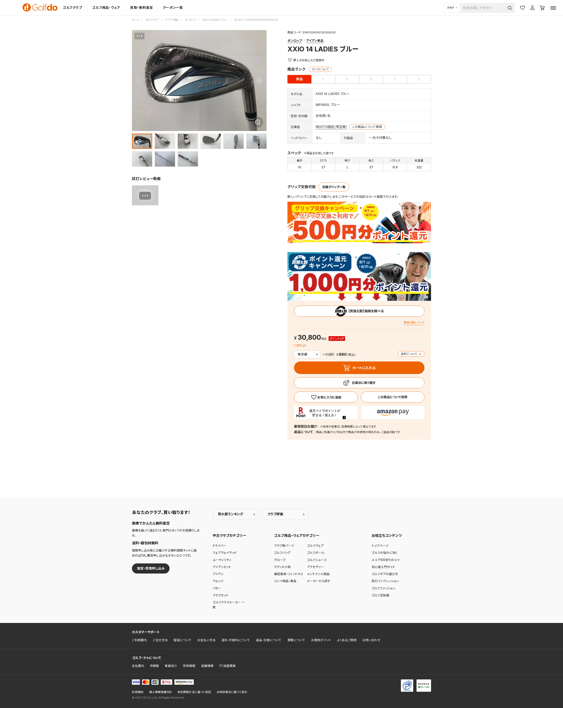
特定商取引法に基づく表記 (194, 692)
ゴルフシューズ (317, 560)
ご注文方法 (160, 640)
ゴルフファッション (383, 588)
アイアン (218, 574)
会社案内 (138, 666)
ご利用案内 (139, 640)
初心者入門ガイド (383, 567)
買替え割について (414, 322)
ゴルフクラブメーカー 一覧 (229, 605)
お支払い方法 (206, 640)
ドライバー (219, 545)
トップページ (380, 545)
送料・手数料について (235, 640)
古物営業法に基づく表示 (232, 692)
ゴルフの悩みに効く (385, 552)
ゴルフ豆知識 (380, 595)
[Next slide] (259, 80)
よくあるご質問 (346, 640)
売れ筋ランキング (230, 514)
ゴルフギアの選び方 (385, 574)
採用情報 (189, 666)
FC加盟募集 (227, 666)
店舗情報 (207, 666)
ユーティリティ (222, 560)
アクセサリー (315, 567)
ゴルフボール (315, 552)
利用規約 (137, 692)
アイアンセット (222, 567)
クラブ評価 (275, 514)
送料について (409, 354)
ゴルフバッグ (282, 552)
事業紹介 (171, 666)
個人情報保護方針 (160, 692)
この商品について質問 (367, 127)
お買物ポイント (321, 640)
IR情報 (154, 666)
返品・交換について (269, 640)
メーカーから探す (318, 581)
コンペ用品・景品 (285, 581)
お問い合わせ (371, 640)
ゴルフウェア (315, 545)
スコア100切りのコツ (386, 560)
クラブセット (220, 595)
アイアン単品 (314, 40)
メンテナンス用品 (318, 574)
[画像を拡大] (257, 122)
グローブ (279, 560)
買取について (296, 640)
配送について (183, 640)
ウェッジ (218, 581)
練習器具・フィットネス (288, 574)
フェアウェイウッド (225, 552)
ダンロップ (294, 40)
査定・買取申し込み (151, 568)
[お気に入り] (326, 397)
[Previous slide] (139, 80)
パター (217, 588)
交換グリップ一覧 (333, 187)
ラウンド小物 (282, 567)
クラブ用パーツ (284, 545)
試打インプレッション (385, 581)
